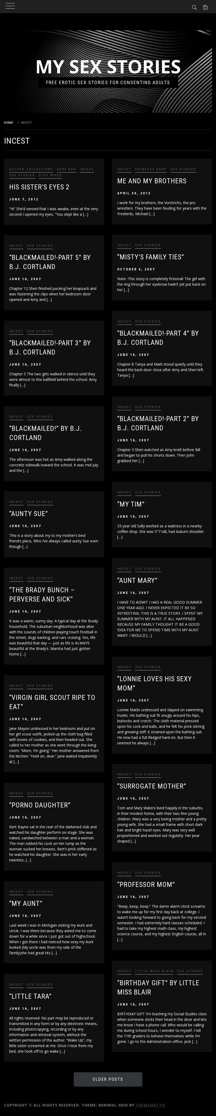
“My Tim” (131, 504)
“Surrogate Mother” (151, 786)
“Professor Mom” (146, 884)
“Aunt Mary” (137, 580)
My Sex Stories (108, 66)
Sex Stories (22, 175)
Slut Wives (50, 175)
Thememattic (151, 1105)
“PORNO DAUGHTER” (40, 805)
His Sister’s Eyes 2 (39, 187)
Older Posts (108, 1079)
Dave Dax (66, 169)
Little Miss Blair (154, 971)
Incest (87, 169)
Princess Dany (151, 169)
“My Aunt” (25, 903)
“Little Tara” (30, 996)
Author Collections (31, 169)
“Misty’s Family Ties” (150, 257)
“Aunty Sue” (28, 514)
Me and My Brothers (151, 181)
